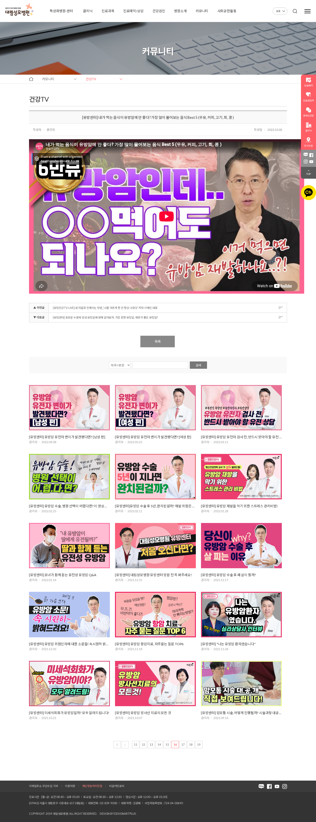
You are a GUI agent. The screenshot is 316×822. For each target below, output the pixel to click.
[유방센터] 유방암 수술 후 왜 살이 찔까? (228, 575)
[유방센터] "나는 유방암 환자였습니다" (228, 644)
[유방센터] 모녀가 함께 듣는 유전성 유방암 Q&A (62, 575)
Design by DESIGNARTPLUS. (118, 813)
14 (159, 744)
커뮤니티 (48, 79)
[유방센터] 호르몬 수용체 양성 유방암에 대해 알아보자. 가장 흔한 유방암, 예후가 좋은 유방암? (105, 317)
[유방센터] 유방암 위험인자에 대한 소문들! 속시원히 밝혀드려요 (69, 644)
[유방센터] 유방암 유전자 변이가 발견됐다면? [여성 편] (153, 437)
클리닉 (308, 130)
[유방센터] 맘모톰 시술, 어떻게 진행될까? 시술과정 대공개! (241, 713)
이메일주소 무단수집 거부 (43, 786)
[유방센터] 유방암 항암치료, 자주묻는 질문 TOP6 (149, 644)
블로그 (305, 155)
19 (199, 744)
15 (167, 744)
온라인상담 (308, 115)
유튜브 (311, 161)
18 (191, 744)
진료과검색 (308, 100)
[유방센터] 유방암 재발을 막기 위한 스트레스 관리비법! (239, 506)
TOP (308, 173)
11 (135, 744)
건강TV (91, 79)
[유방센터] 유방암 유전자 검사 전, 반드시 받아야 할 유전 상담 (241, 437)
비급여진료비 (116, 786)
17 (183, 744)
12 (143, 744)
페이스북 (311, 155)
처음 (117, 744)
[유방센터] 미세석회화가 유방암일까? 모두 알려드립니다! (69, 713)
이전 (125, 744)
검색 (198, 365)
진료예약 (308, 85)
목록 (158, 341)
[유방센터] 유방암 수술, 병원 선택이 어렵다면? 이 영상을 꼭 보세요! (69, 506)
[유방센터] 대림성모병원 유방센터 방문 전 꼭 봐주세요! (153, 575)
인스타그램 (305, 161)
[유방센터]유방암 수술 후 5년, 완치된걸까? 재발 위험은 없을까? (155, 506)
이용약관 (70, 786)
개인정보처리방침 (92, 786)
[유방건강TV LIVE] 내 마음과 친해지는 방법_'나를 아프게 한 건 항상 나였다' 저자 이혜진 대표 (105, 308)
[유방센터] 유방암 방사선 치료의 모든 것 (143, 713)
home (31, 79)
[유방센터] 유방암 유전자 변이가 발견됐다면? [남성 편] (67, 437)
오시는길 (308, 145)
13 (151, 744)
